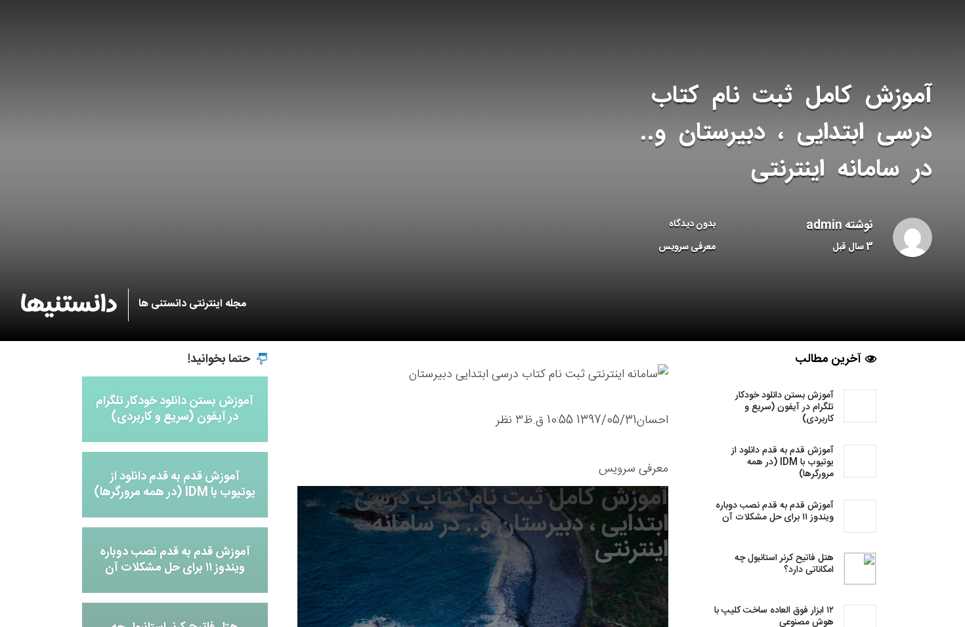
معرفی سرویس (687, 247)
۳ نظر (509, 420)
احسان (652, 420)
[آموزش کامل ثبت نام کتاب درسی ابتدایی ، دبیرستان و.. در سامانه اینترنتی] (538, 375)
